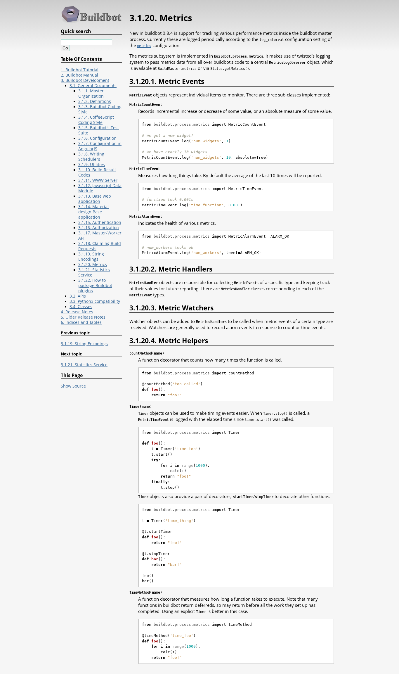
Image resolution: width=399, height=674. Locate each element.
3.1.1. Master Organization (91, 93)
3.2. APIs (78, 296)
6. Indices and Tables (81, 322)
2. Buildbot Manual (79, 75)
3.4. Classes (81, 306)
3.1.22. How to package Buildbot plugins (95, 285)
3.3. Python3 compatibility (95, 301)
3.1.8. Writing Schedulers (91, 156)
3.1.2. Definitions (94, 101)
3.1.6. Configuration (97, 138)
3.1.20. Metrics (92, 264)
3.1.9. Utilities (91, 164)
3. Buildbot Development (85, 80)
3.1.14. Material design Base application (93, 212)
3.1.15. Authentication (99, 222)
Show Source (73, 386)
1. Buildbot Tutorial (79, 69)
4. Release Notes (77, 311)
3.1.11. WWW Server (97, 180)
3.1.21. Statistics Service (84, 364)
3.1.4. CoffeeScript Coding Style (96, 120)
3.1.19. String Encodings (91, 256)
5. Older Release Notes (83, 317)
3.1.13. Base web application (94, 198)
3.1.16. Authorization (98, 227)
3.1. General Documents (93, 85)
